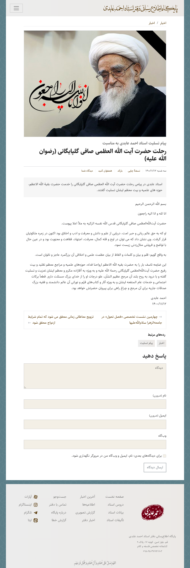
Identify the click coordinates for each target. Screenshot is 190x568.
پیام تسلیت (146, 343)
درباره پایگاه (58, 512)
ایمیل (157, 415)
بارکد (120, 171)
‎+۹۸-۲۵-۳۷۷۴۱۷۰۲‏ (152, 551)
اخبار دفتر (88, 520)
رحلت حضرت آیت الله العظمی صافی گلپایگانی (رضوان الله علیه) (102, 154)
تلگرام (28, 512)
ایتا (30, 520)
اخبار (163, 23)
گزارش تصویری (85, 512)
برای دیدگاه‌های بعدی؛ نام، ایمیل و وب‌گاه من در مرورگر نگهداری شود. (117, 455)
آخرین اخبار (87, 496)
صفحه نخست (114, 496)
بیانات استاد (116, 512)
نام (159, 395)
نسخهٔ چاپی (134, 171)
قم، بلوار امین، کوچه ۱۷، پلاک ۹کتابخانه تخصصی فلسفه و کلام (152, 544)
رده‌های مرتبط (156, 334)
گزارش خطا (59, 520)
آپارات (28, 496)
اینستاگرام (25, 504)
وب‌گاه (162, 435)
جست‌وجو (59, 496)
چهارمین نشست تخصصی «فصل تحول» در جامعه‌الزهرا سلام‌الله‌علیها (131, 319)
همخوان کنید (105, 171)
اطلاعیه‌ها (88, 504)
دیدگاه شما (87, 171)
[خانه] (141, 8)
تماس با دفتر (57, 504)
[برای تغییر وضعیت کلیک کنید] (16, 8)
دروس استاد (116, 504)
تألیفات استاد (115, 520)
